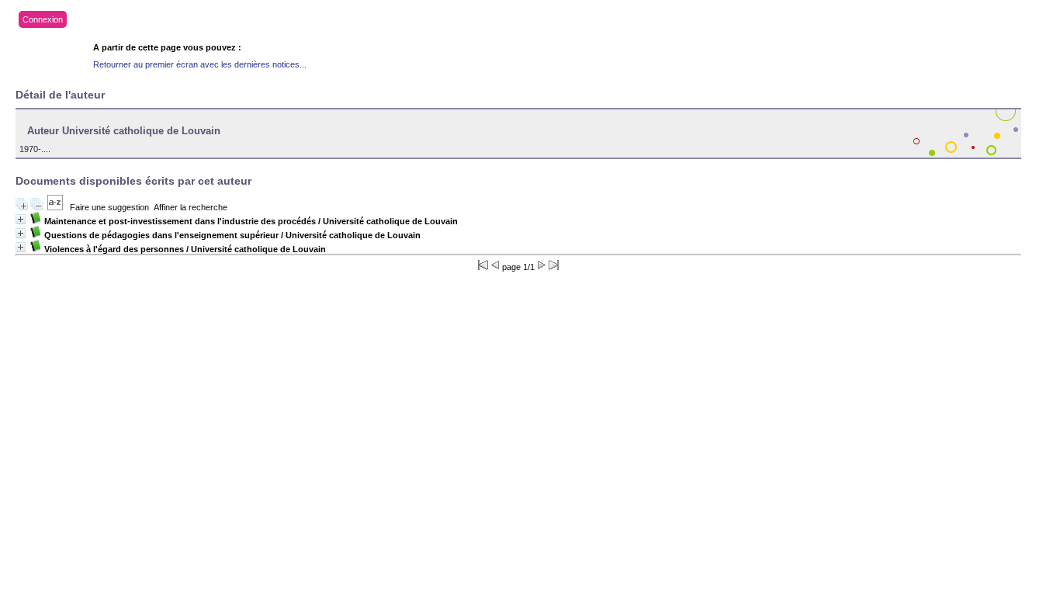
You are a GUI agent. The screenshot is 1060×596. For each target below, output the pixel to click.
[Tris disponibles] (55, 207)
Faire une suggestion (109, 207)
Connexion (43, 19)
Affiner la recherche (190, 207)
